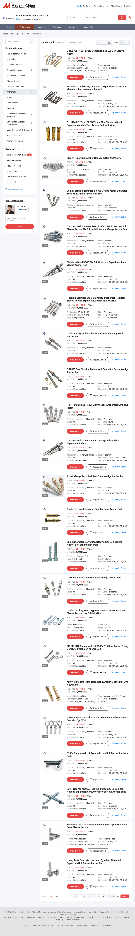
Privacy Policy (107, 925)
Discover (72, 27)
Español (22, 917)
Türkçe (126, 917)
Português (31, 917)
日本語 (103, 917)
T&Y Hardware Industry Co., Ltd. (33, 15)
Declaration (95, 925)
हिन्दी (110, 917)
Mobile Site (63, 914)
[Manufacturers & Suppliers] (20, 5)
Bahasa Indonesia (72, 920)
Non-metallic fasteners (16, 75)
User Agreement (82, 925)
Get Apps (116, 6)
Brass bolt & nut (13, 135)
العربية (89, 917)
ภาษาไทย (118, 917)
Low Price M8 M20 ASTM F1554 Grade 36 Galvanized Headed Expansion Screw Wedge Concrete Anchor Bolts (96, 790)
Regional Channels (106, 912)
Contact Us (88, 27)
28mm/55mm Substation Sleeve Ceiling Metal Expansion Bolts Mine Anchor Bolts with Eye (97, 192)
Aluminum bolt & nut (15, 141)
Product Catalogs (15, 189)
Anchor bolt (11, 92)
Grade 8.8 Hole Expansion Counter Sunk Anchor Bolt (94, 509)
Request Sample (99, 77)
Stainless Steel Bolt (14, 64)
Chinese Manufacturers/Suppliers (44, 912)
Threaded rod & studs (15, 86)
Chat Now (23, 209)
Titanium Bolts (13, 81)
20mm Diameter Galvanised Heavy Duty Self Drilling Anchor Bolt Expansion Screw (94, 543)
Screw (9, 97)
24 (51, 896)
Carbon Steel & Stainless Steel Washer (16, 123)
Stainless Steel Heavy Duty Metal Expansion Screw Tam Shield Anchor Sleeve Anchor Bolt (96, 88)
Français (40, 917)
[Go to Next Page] (126, 42)
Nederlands (80, 917)
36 (57, 896)
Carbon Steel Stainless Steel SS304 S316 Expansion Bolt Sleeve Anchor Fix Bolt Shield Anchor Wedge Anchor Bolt (97, 228)
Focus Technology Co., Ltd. (50, 925)
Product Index (121, 912)
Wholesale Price (79, 912)
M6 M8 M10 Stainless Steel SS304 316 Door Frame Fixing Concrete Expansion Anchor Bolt (97, 647)
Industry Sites (92, 912)
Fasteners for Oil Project (16, 54)
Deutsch (70, 917)
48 (62, 896)
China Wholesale (65, 912)
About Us (41, 27)
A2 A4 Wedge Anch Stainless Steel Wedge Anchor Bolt (95, 476)
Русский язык (51, 917)
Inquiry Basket (120, 77)
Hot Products (11, 912)
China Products (24, 912)
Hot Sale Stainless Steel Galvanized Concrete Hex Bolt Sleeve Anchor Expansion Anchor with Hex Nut (96, 299)
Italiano (61, 917)
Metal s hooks (12, 102)
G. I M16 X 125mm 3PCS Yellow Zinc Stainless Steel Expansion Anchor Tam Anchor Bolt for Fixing (94, 123)
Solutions (57, 27)
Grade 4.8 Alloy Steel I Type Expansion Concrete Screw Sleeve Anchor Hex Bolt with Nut (96, 612)
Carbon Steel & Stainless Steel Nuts (16, 115)
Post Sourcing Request (129, 17)
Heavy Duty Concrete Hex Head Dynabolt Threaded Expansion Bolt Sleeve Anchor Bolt (94, 862)
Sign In (79, 6)
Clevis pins (11, 108)
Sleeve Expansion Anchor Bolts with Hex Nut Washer (94, 158)
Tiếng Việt (59, 920)
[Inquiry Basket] (107, 6)
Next (124, 896)
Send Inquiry (75, 77)
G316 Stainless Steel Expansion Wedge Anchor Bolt (94, 577)
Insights (73, 914)
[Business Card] (33, 201)
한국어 (96, 917)
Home (9, 27)
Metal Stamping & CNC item (18, 130)
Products (26, 27)
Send (20, 226)
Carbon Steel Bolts (14, 70)
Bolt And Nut (12, 59)
